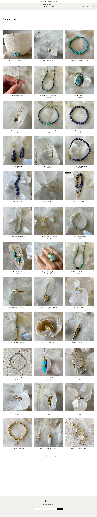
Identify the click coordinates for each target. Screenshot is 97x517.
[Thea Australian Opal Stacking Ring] (17, 291)
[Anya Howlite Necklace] (48, 362)
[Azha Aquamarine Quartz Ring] (17, 80)
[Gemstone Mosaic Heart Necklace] (48, 291)
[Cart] (92, 6)
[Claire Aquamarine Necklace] (17, 221)
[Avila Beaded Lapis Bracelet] (79, 115)
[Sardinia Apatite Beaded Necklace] (79, 256)
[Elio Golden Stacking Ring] (48, 326)
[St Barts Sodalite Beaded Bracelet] (48, 115)
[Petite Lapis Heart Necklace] (17, 115)
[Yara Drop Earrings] (17, 150)
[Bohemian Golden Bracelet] (17, 432)
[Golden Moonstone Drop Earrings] (79, 432)
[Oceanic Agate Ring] (79, 80)
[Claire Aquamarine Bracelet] (79, 221)
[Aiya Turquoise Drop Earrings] (17, 256)
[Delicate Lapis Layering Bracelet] (79, 150)
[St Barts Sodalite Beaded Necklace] (48, 80)
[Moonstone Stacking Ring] (79, 397)
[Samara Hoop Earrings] (79, 362)
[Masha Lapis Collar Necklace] (79, 185)
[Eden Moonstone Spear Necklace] (48, 432)
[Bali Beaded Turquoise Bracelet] (17, 326)
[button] (89, 6)
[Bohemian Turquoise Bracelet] (17, 362)
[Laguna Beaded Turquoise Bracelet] (79, 44)
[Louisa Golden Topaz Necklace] (48, 397)
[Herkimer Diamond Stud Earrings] (17, 397)
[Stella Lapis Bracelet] (17, 185)
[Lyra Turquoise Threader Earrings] (17, 44)
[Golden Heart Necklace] (48, 44)
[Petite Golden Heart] (48, 150)
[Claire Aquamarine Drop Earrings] (48, 221)
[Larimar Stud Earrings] (79, 291)
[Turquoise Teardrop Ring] (48, 256)
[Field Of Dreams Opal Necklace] (79, 326)
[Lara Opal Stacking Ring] (48, 185)
